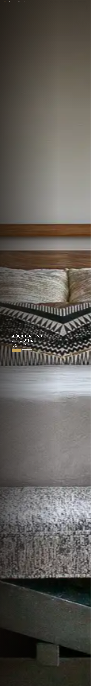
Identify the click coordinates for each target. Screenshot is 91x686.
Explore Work (16, 350)
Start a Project (26, 350)
